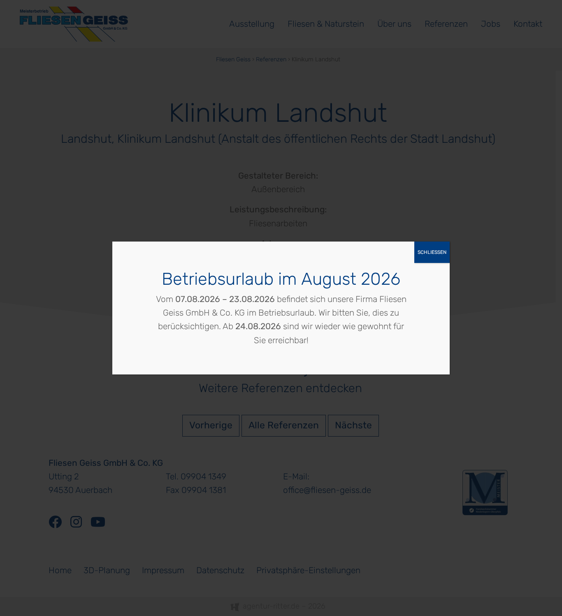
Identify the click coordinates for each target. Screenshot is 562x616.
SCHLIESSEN (432, 252)
